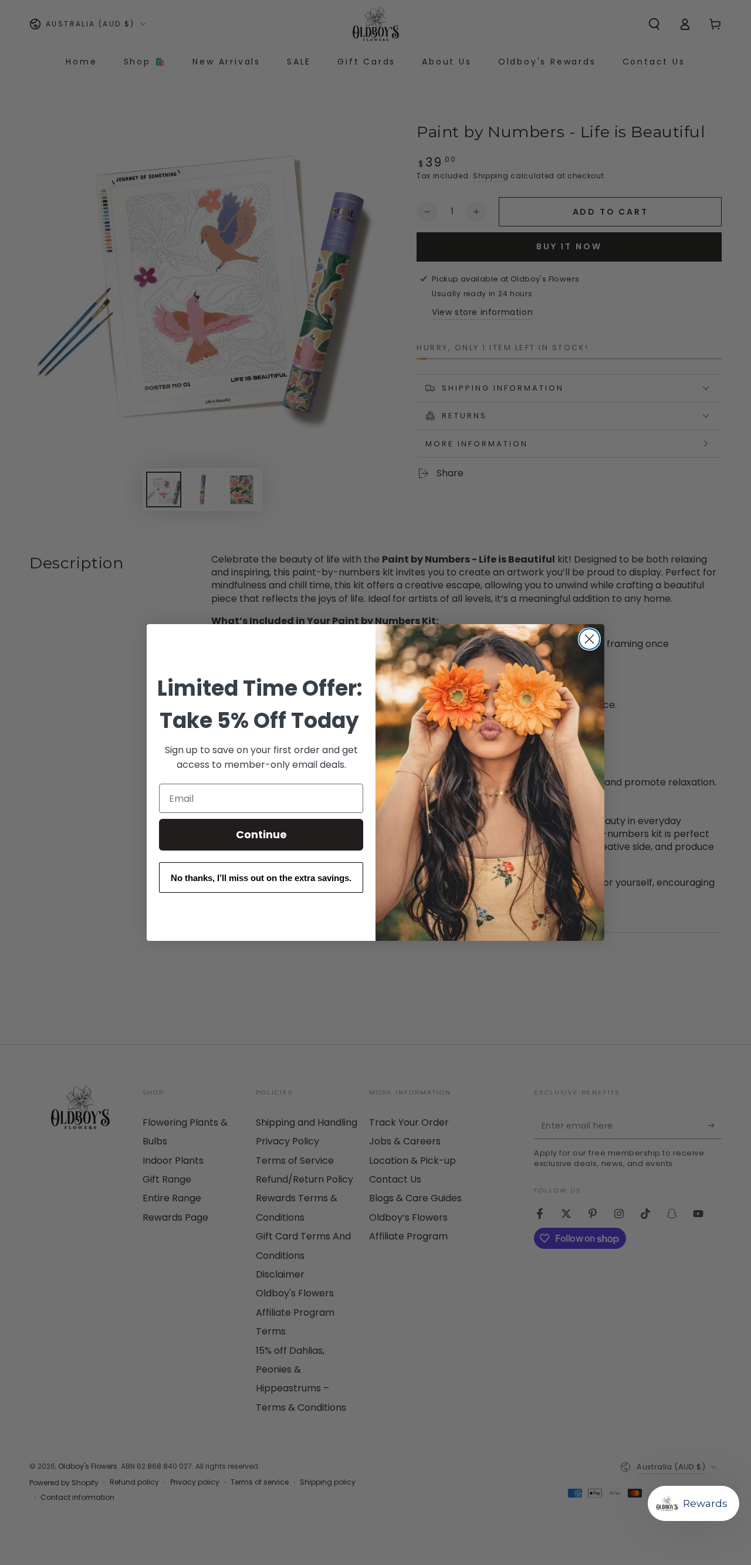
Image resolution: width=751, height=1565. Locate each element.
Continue (261, 834)
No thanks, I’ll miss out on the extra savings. (261, 878)
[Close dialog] (589, 639)
